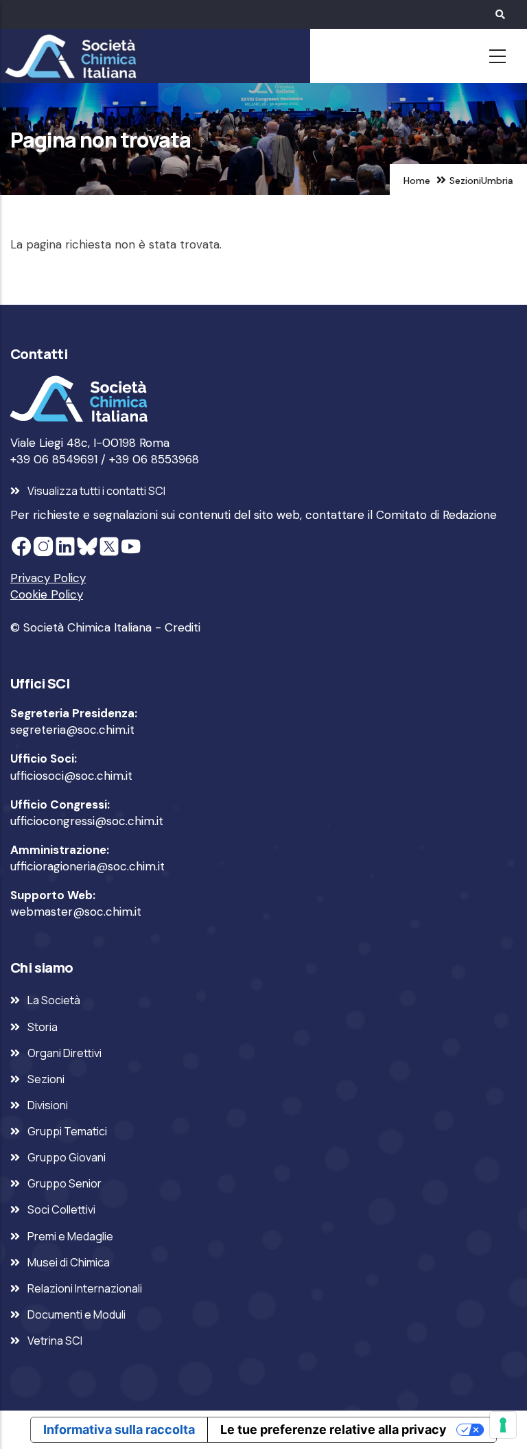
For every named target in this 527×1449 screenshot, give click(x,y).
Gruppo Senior (64, 1183)
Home (416, 180)
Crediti (182, 627)
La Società (53, 1000)
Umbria (497, 180)
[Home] (68, 56)
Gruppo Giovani (66, 1157)
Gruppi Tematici (67, 1131)
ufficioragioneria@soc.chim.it (87, 866)
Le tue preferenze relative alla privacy (333, 1429)
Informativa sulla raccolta (119, 1429)
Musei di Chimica (68, 1262)
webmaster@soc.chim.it (75, 911)
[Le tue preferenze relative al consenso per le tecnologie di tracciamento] (503, 1425)
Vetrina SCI (54, 1340)
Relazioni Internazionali (84, 1288)
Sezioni (465, 180)
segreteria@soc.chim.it (72, 729)
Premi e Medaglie (70, 1236)
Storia (42, 1026)
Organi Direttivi (64, 1052)
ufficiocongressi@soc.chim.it (86, 820)
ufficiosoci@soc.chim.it (71, 775)
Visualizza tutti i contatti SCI (96, 490)
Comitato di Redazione (436, 514)
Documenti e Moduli (76, 1314)
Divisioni (47, 1105)
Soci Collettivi (61, 1209)
